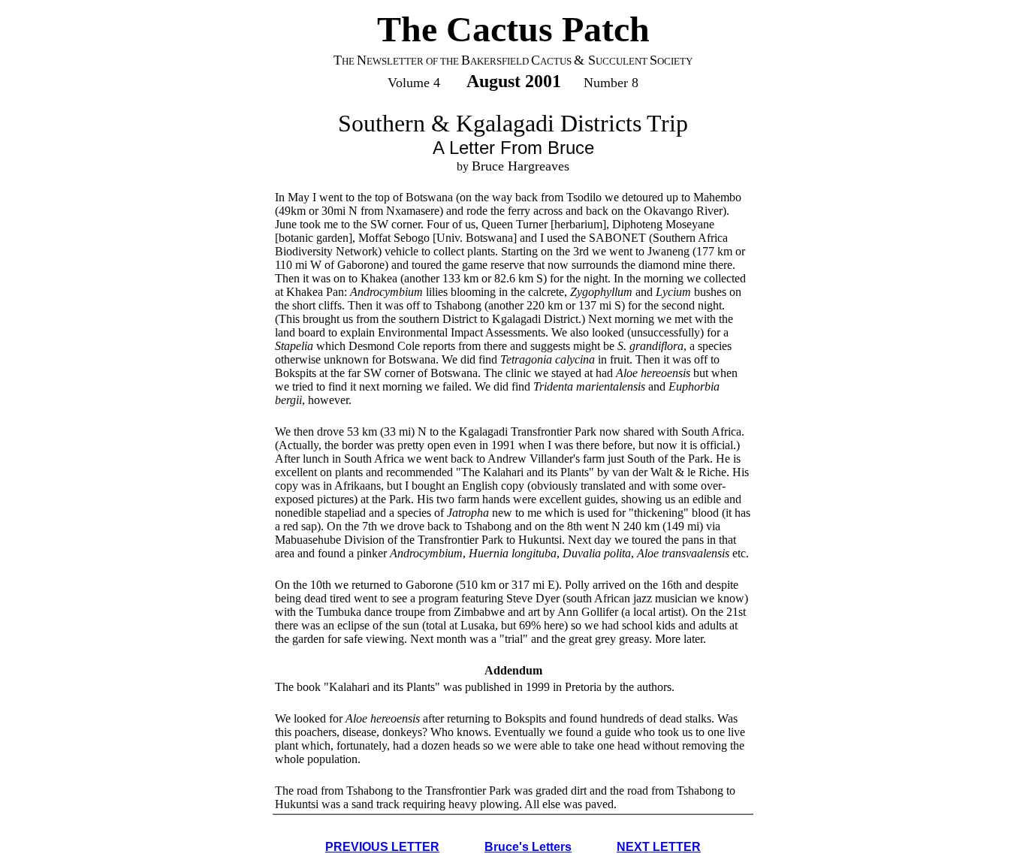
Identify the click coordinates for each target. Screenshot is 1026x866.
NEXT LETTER (659, 846)
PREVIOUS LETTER (382, 846)
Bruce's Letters (528, 846)
